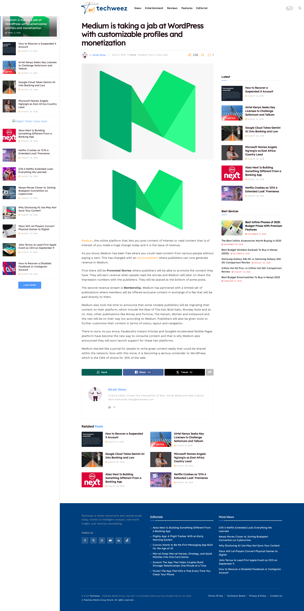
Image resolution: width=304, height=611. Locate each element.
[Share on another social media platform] (210, 372)
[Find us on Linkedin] (118, 540)
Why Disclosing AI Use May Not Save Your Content (37, 209)
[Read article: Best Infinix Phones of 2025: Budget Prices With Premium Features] (232, 227)
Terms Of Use (215, 595)
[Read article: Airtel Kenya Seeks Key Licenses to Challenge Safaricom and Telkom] (160, 439)
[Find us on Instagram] (102, 540)
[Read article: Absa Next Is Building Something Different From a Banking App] (92, 479)
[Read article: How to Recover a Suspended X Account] (92, 439)
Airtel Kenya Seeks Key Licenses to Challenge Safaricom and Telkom (37, 65)
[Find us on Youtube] (110, 540)
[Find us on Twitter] (93, 540)
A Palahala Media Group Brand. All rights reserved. (108, 600)
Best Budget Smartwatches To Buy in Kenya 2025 (250, 277)
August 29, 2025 (262, 263)
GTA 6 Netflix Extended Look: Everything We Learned (35, 170)
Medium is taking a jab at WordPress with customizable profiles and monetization (26, 24)
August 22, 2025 (241, 272)
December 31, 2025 (256, 234)
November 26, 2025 (233, 244)
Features (186, 8)
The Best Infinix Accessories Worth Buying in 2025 (251, 240)
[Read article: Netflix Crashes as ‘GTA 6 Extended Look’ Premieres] (160, 479)
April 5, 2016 (119, 54)
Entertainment (154, 8)
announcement (147, 257)
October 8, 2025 (241, 253)
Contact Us (276, 595)
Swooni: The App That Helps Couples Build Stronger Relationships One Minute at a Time (179, 564)
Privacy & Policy (257, 595)
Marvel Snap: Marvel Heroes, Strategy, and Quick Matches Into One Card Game (182, 555)
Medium (87, 240)
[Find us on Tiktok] (127, 540)
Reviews (172, 8)
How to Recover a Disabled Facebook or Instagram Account (34, 266)
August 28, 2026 (115, 462)
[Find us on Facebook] (85, 540)
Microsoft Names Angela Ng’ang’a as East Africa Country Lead (37, 104)
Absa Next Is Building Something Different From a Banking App (35, 133)
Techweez (95, 596)
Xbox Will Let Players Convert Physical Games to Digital (36, 227)
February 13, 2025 (232, 281)
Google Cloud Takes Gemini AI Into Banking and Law (36, 84)
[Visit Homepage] (104, 8)
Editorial (202, 8)
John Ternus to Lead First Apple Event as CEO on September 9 (37, 246)
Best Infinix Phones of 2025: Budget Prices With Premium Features (263, 225)
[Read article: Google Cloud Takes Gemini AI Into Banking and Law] (92, 459)
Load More (30, 285)
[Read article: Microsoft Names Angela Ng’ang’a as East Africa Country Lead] (160, 459)
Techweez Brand (236, 595)
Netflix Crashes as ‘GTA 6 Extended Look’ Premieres (34, 152)
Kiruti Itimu (99, 54)
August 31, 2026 (115, 442)
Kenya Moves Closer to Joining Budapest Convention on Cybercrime (36, 190)
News (137, 8)
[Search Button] (299, 8)
